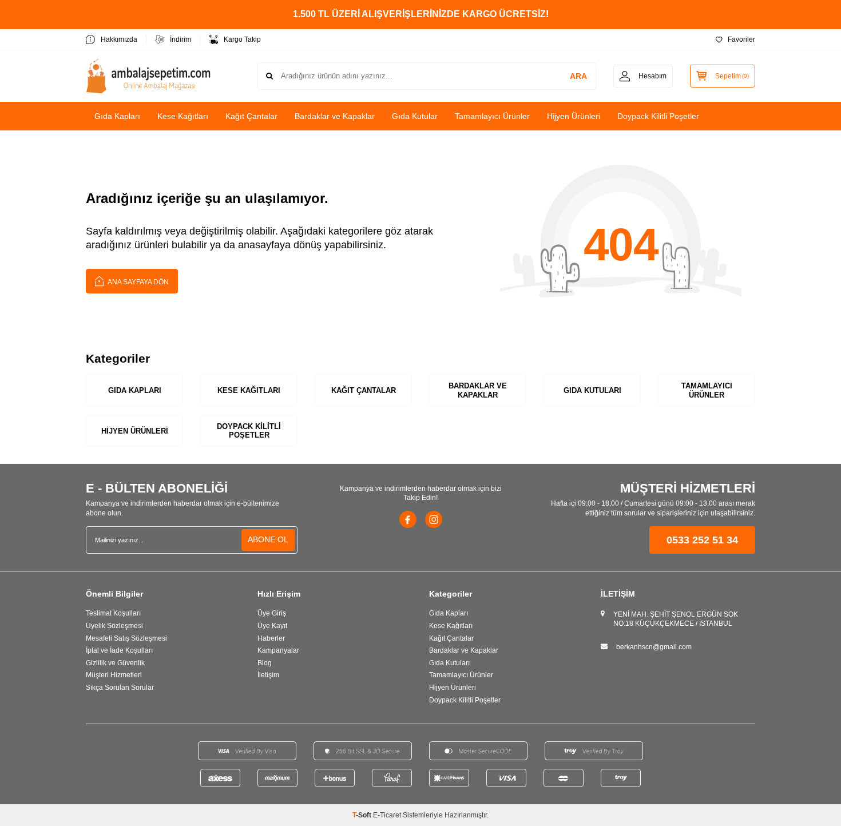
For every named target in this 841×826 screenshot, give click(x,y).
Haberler (271, 638)
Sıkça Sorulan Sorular (120, 688)
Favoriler (741, 39)
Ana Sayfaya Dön (137, 282)
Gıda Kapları (117, 116)
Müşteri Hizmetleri (114, 675)
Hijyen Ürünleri (573, 116)
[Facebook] (407, 519)
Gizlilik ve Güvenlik (115, 663)
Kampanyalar (278, 650)
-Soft (362, 815)
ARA (578, 76)
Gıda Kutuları (592, 390)
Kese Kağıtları (182, 116)
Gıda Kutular (415, 116)
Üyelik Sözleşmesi (114, 626)
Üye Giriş (271, 613)
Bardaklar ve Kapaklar (335, 116)
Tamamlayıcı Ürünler (492, 116)
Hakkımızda (119, 39)
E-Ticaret (387, 815)
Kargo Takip (242, 39)
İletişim (268, 675)
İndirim (180, 39)
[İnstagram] (433, 519)
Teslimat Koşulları (113, 613)
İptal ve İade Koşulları (119, 650)
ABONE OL (268, 539)
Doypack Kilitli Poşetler (658, 116)
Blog (264, 663)
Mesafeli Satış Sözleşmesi (126, 638)
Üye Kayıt (272, 626)
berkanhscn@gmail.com (654, 647)
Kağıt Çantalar (251, 116)
